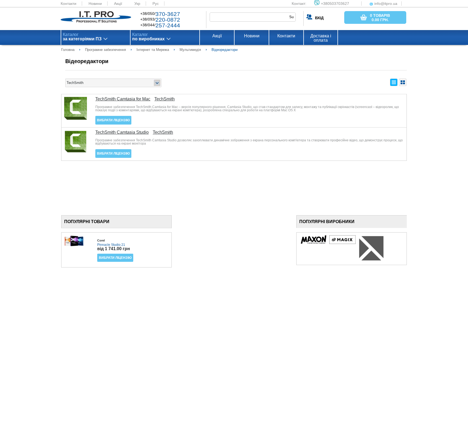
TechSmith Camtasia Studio (122, 132)
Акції (118, 3)
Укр (137, 3)
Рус (155, 3)
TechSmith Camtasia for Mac (122, 99)
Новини (95, 3)
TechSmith (164, 99)
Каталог (82, 36)
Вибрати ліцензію (113, 120)
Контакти (68, 3)
